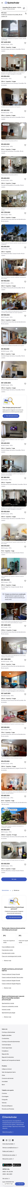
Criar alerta (20, 1183)
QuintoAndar (5, 890)
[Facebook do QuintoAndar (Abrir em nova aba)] (3, 1140)
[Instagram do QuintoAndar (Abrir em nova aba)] (6, 1140)
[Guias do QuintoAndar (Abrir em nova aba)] (10, 1140)
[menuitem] (5, 890)
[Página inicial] (12, 3)
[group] (14, 36)
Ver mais (14, 879)
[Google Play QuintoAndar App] (7, 1165)
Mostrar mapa (9, 1183)
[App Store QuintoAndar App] (17, 1165)
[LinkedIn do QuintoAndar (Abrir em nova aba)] (13, 1140)
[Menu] (2, 2)
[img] (14, 28)
